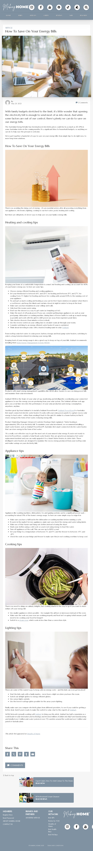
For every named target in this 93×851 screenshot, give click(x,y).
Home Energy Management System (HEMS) (33, 343)
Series (20, 16)
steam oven (23, 620)
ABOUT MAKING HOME (11, 821)
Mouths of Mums (33, 734)
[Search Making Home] (86, 7)
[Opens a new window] (31, 7)
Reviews (59, 16)
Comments (16, 765)
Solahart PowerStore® (66, 410)
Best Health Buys (52, 830)
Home (8, 16)
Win (71, 16)
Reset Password (8, 818)
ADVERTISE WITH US (33, 818)
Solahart (65, 327)
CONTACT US (8, 824)
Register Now (8, 815)
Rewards (83, 16)
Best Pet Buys (53, 835)
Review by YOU (53, 821)
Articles (33, 16)
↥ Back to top (8, 775)
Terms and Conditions (55, 845)
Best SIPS (51, 818)
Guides (46, 16)
